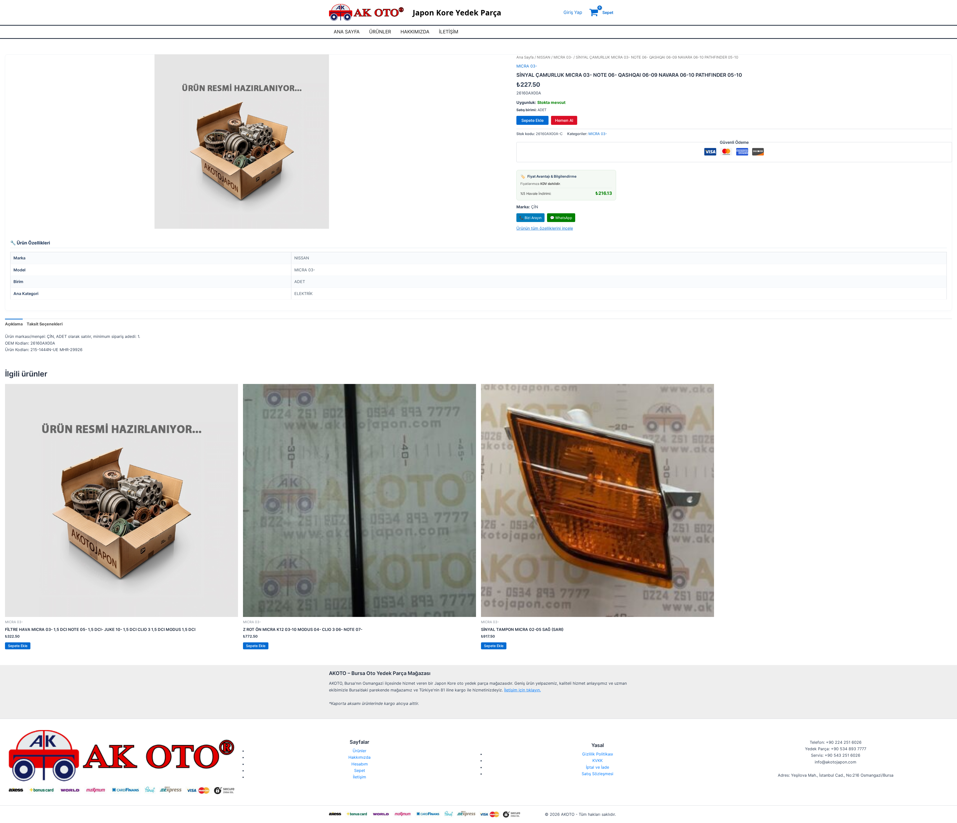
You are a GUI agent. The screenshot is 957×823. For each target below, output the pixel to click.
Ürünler (380, 32)
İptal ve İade (597, 767)
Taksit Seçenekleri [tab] (45, 323)
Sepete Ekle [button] (17, 646)
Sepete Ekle (532, 120)
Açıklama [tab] (14, 323)
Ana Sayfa (347, 32)
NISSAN (543, 57)
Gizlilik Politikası (597, 753)
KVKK (597, 760)
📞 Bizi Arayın (530, 218)
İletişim (448, 32)
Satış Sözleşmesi (597, 773)
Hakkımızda (414, 32)
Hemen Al (564, 120)
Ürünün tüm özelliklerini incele (544, 228)
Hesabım (359, 763)
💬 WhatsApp (561, 218)
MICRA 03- (563, 57)
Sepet (359, 770)
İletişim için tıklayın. (522, 689)
